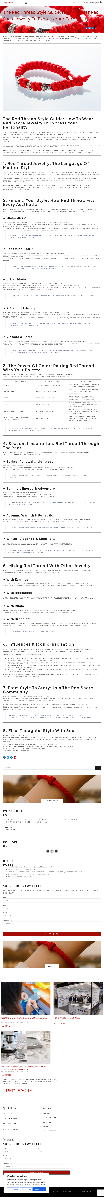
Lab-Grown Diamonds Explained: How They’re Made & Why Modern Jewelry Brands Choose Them (45, 872)
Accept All (40, 1189)
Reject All (26, 1189)
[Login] (80, 3)
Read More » (7, 1025)
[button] (26, 3)
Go (98, 768)
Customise (13, 1189)
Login (76, 3)
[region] (26, 1183)
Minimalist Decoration (52, 801)
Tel (5, 905)
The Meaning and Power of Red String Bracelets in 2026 (29, 874)
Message (7, 920)
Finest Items (52, 966)
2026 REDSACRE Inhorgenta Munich (21, 869)
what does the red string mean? (20, 876)
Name (5, 897)
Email (6, 913)
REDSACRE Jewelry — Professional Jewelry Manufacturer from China (34, 867)
